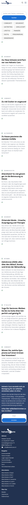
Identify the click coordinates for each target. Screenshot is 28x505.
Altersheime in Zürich (8, 486)
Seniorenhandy (6, 460)
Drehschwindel (6, 453)
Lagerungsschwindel (8, 458)
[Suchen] (22, 3)
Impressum (5, 494)
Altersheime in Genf (7, 477)
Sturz (3, 464)
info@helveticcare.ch (10, 447)
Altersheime (5, 470)
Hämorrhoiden (6, 456)
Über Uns (4, 489)
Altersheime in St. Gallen (9, 484)
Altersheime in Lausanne (9, 479)
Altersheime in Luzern (8, 481)
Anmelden (14, 420)
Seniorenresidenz (7, 462)
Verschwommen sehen (8, 466)
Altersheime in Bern (7, 475)
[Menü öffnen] (25, 2)
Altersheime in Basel (7, 473)
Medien (4, 492)
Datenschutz (5, 496)
